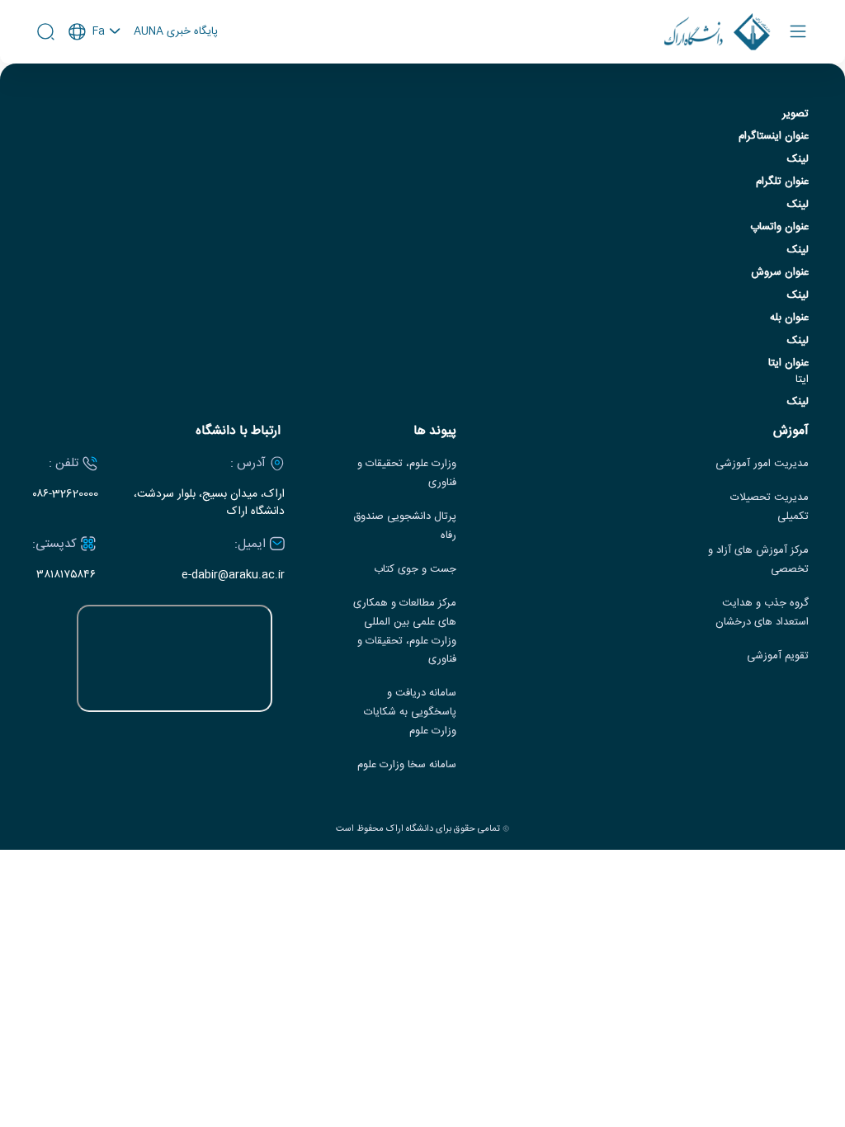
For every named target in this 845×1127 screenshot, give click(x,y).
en (94, 76)
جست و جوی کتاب (415, 569)
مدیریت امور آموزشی (762, 464)
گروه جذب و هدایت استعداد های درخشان (762, 613)
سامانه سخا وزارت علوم (406, 765)
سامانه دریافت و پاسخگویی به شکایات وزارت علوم (410, 712)
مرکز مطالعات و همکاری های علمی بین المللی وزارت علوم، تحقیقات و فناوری (404, 631)
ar (95, 98)
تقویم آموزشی (778, 656)
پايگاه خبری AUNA (176, 32)
